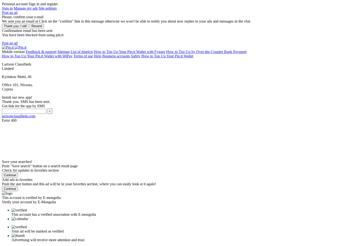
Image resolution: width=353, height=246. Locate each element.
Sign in (7, 8)
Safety (135, 56)
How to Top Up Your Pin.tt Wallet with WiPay (37, 56)
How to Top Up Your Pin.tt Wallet (167, 56)
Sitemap (63, 52)
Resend (36, 26)
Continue (10, 175)
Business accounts (116, 56)
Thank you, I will (15, 26)
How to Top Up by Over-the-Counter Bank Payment (206, 52)
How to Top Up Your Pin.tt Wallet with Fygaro (129, 52)
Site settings (48, 8)
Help (97, 56)
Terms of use (83, 56)
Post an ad (10, 13)
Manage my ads (26, 8)
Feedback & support (41, 52)
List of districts (82, 52)
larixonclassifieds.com (18, 116)
